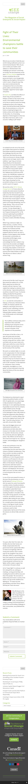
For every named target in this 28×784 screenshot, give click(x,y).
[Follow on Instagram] (18, 764)
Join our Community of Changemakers (14, 717)
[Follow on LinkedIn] (10, 764)
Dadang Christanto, (17, 481)
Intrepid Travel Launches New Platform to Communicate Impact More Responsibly (14, 692)
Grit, (5, 301)
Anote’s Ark (7, 95)
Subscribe (14, 769)
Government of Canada (15, 755)
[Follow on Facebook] (13, 764)
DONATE (14, 740)
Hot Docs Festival (11, 74)
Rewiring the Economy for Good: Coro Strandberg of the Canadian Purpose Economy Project (13, 677)
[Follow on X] (15, 764)
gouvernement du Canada (14, 760)
